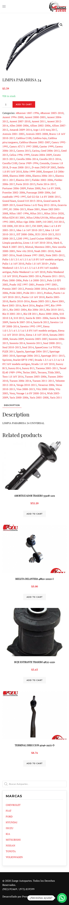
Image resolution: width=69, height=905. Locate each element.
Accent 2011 (39, 121)
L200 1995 (22, 238)
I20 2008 (7, 226)
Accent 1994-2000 (12, 117)
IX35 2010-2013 (44, 234)
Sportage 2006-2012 (28, 355)
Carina (35, 150)
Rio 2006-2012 (36, 309)
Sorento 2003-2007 (36, 339)
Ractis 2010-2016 (19, 301)
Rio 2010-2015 (55, 309)
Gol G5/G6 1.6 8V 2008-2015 (43, 196)
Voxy (12, 393)
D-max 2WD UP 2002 (44, 167)
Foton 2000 (33, 188)
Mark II (57, 242)
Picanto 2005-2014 (30, 276)
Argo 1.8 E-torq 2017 (45, 129)
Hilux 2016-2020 (54, 213)
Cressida (44, 163)
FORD (9, 816)
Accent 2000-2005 (35, 117)
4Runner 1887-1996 (27, 113)
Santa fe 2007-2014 (20, 322)
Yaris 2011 (56, 397)
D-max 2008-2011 (19, 167)
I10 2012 (59, 222)
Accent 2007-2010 (19, 121)
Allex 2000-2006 (19, 125)
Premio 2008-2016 (36, 288)
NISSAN (10, 845)
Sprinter (7, 360)
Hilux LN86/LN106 (37, 217)
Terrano (42, 372)
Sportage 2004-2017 (36, 351)
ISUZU (9, 828)
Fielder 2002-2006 (42, 180)
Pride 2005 (15, 293)
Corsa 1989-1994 (28, 163)
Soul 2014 (28, 347)
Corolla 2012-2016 (50, 159)
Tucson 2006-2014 (20, 381)
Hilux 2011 (36, 213)
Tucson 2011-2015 (43, 381)
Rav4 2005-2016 (11, 305)
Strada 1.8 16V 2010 (43, 364)
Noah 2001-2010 (44, 251)
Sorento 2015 (34, 343)
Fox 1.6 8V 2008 (51, 188)
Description (12, 405)
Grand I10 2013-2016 (29, 201)
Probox (48, 293)
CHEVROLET (13, 805)
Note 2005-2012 (55, 255)
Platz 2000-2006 (12, 280)
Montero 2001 (42, 247)
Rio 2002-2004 (18, 309)
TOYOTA (11, 851)
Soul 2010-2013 (11, 347)
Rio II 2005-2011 (12, 314)
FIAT (8, 810)
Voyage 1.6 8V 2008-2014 (31, 393)
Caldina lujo (40, 138)
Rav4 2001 (58, 301)
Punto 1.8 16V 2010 (33, 297)
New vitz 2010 (24, 251)
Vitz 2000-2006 (45, 389)
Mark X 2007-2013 (13, 247)
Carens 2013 (23, 150)
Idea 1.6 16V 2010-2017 (30, 230)
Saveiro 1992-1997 (31, 326)
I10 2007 (48, 222)
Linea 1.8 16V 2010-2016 (37, 242)
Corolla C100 (9, 163)
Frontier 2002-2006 (13, 192)
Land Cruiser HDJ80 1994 (44, 238)
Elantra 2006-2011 (43, 175)
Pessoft (26, 896)
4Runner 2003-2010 (52, 113)
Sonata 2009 (16, 339)
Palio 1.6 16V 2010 (13, 263)
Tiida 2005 (54, 372)
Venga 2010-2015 (26, 385)
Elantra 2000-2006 (20, 175)
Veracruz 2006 (46, 385)
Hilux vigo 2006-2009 (28, 222)
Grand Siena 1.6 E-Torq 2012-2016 (36, 205)
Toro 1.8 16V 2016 (13, 376)
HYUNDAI (11, 822)
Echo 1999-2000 (32, 171)
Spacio (20, 351)
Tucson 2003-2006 (36, 376)
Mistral (29, 247)
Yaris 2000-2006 (18, 397)
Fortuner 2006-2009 (14, 188)
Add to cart (24, 104)
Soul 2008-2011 (52, 343)
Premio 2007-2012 (13, 288)
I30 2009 (37, 226)
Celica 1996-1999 (19, 155)
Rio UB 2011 (30, 314)
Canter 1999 (46, 146)
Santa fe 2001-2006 (37, 318)
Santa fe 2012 (41, 322)
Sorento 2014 (17, 343)
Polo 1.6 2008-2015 (34, 280)
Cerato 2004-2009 (41, 155)
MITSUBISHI (13, 839)
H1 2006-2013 (17, 209)
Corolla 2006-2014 (27, 159)
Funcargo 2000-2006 (38, 192)
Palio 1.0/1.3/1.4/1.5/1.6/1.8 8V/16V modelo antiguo (32, 259)
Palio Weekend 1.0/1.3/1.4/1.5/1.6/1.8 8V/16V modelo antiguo (30, 268)
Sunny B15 (28, 368)
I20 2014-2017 (22, 226)
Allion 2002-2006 (40, 125)
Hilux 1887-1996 (19, 213)
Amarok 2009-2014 (20, 129)
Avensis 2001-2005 (13, 134)
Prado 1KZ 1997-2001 (22, 284)
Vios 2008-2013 (25, 389)
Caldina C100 (23, 138)
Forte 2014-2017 (46, 184)
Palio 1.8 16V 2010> (37, 263)
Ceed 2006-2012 (50, 150)
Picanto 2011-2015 (53, 276)
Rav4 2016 (29, 305)
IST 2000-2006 (25, 234)
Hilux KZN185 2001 (13, 217)
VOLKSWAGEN (14, 857)
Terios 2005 (29, 372)
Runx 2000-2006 (48, 314)
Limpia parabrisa (12, 242)
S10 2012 (19, 318)
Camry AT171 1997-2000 (23, 146)
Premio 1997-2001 (46, 284)
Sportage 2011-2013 (53, 355)
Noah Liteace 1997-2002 (30, 255)
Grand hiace (9, 201)
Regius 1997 (43, 305)
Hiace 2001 (33, 209)
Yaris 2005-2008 (39, 397)
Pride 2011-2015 (33, 293)
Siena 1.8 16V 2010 (37, 334)
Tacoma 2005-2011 (47, 368)
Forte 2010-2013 (25, 184)
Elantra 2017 (23, 180)
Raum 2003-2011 (41, 301)
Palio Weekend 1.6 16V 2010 (29, 272)
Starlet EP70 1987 (23, 360)
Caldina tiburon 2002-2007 (34, 142)
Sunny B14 (14, 368)
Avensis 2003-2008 (37, 134)
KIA (8, 834)
